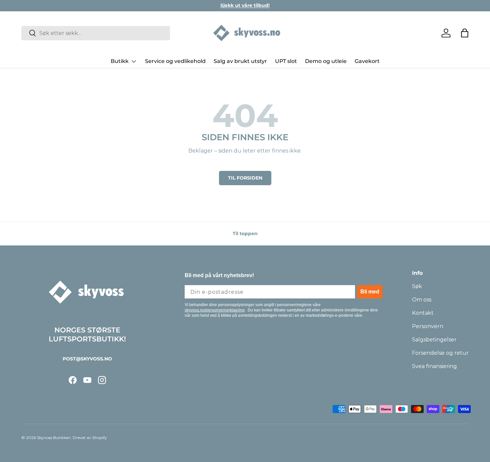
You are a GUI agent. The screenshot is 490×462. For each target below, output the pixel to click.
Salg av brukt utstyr (240, 61)
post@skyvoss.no (87, 359)
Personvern (427, 326)
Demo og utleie (326, 61)
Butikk (120, 61)
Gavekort (367, 61)
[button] (464, 33)
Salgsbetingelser (434, 339)
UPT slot (286, 61)
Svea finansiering (434, 366)
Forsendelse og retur (440, 353)
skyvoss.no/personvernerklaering (215, 310)
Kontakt (423, 313)
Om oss (421, 299)
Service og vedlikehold (175, 61)
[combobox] (95, 33)
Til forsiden (245, 178)
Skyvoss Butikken (54, 437)
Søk (417, 286)
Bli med (369, 291)
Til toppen (245, 233)
